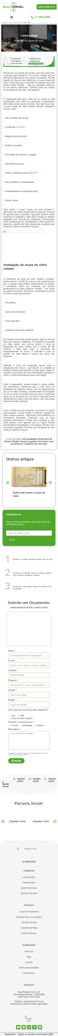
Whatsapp (27, 725)
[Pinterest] (23, 1027)
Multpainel (5, 22)
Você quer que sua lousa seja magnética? (28, 710)
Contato (29, 962)
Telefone (12, 670)
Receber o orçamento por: (21, 722)
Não (22, 715)
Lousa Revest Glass (29, 928)
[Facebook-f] (34, 1027)
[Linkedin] (40, 1027)
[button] (11, 17)
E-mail (11, 660)
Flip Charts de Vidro (29, 893)
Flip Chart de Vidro (29, 922)
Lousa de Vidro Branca (29, 912)
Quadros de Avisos (29, 888)
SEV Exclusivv (29, 973)
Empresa (12, 680)
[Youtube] (18, 1027)
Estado (12, 700)
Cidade (12, 690)
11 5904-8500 (29, 862)
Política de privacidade (29, 968)
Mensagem (13, 729)
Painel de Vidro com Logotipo (29, 917)
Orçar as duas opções (22, 718)
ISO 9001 (20, 127)
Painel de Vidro (29, 882)
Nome (11, 651)
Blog (29, 957)
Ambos (40, 725)
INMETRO (33, 173)
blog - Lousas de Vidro (15, 22)
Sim (13, 715)
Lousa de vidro (13, 439)
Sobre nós (29, 951)
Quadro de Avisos (29, 933)
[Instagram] (29, 1027)
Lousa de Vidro (29, 877)
